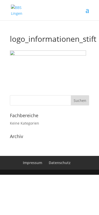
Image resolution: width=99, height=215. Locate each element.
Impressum (32, 162)
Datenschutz (60, 162)
